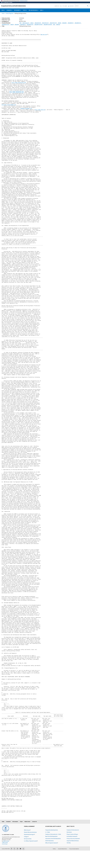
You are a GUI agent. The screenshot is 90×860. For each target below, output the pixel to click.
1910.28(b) (64, 23)
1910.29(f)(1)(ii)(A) (38, 24)
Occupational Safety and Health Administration (13, 6)
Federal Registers (9, 13)
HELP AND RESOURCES (33, 10)
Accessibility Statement (72, 836)
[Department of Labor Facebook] (11, 848)
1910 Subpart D (25, 23)
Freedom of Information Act (73, 830)
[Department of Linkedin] (23, 848)
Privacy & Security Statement (73, 838)
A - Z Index (47, 832)
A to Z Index (64, 6)
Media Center (27, 821)
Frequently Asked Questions (51, 830)
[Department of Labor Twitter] (14, 848)
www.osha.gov (5, 843)
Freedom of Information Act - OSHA (53, 834)
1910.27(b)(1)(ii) (53, 23)
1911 (54, 24)
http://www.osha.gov (40, 109)
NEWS (41, 10)
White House (27, 830)
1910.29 (12, 24)
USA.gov (26, 836)
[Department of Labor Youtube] (20, 848)
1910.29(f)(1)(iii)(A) (48, 24)
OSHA (2, 10)
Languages (71, 6)
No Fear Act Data (27, 838)
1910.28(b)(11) (78, 23)
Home (3, 13)
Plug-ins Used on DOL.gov (72, 834)
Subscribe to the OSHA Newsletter (53, 838)
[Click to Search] (87, 5)
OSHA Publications (49, 840)
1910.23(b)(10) (38, 23)
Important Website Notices (73, 840)
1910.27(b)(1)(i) (45, 23)
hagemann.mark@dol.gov (26, 108)
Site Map (69, 842)
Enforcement (17, 10)
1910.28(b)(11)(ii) (5, 24)
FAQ (60, 6)
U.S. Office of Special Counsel (30, 841)
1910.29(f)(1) (23, 24)
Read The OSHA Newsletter (51, 836)
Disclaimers (69, 832)
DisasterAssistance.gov (29, 834)
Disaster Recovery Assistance (30, 832)
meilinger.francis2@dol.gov (9, 104)
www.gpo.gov (44, 34)
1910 (20, 23)
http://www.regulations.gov (19, 82)
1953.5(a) (58, 24)
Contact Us (57, 6)
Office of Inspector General (51, 843)
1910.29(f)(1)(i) (30, 24)
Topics (24, 10)
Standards (9, 10)
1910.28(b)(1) (71, 23)
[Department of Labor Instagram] (17, 848)
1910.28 (59, 23)
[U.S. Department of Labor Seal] (5, 828)
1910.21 (31, 23)
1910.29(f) (17, 24)
